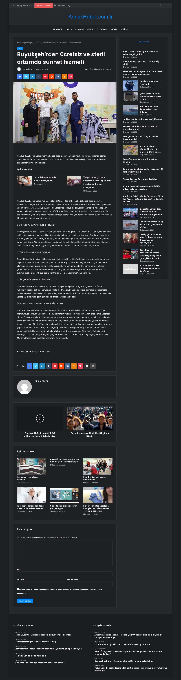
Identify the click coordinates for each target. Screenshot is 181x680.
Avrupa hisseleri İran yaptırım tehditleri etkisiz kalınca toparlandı (142, 187)
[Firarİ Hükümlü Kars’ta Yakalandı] (130, 85)
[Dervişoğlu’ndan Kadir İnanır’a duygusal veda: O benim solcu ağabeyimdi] (130, 238)
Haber (69, 29)
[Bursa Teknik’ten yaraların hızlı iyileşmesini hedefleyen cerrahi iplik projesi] (97, 495)
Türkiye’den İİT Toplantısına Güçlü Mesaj (142, 119)
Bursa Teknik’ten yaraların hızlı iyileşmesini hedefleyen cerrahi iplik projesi (96, 508)
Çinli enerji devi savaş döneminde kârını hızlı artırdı (150, 96)
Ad (19, 569)
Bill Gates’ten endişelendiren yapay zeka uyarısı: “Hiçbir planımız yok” (82, 6)
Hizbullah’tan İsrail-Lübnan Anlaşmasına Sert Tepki (150, 268)
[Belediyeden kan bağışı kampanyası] (97, 466)
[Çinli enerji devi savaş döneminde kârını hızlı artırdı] (130, 96)
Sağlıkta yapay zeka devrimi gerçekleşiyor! (64, 507)
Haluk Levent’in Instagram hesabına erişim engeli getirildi (140, 53)
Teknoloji (102, 29)
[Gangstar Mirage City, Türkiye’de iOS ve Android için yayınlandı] (130, 213)
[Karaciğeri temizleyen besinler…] (31, 466)
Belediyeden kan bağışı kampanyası (94, 478)
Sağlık (90, 29)
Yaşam (114, 29)
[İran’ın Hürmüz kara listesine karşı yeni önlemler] (130, 110)
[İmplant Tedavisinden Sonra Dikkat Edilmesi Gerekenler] (31, 495)
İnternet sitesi (72, 579)
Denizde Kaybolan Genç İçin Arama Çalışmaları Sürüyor (151, 224)
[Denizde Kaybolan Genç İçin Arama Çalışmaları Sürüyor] (130, 225)
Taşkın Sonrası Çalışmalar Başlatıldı (140, 179)
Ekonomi (79, 29)
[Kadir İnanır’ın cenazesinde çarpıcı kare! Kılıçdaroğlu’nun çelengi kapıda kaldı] (130, 254)
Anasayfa (57, 29)
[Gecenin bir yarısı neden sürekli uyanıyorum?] (24, 181)
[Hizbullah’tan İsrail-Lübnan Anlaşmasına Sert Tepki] (130, 269)
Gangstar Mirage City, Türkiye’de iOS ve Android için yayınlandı (151, 212)
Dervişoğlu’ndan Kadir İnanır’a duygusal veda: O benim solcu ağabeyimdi (151, 238)
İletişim (124, 29)
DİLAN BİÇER (27, 69)
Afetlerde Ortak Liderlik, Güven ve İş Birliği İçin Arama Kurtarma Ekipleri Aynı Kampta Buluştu (143, 199)
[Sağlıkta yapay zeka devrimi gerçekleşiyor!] (64, 495)
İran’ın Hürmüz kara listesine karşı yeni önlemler (149, 109)
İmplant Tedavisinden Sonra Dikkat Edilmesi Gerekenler (31, 507)
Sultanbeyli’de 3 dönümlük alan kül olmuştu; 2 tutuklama (150, 149)
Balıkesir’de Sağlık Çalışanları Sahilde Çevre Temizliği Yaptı (64, 460)
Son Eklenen (143, 41)
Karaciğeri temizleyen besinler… (27, 478)
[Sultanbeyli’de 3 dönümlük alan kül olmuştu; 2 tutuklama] (130, 150)
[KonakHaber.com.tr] (90, 16)
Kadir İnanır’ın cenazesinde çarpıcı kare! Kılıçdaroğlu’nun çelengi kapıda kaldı (150, 254)
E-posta (21, 579)
